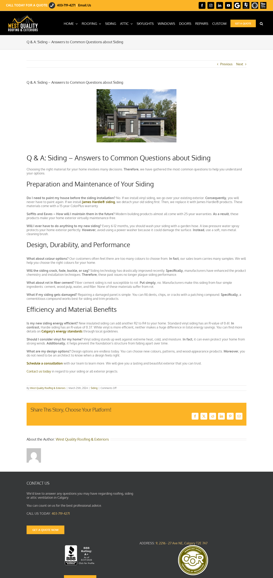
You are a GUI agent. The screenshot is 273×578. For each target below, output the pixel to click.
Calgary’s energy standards (62, 331)
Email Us (84, 5)
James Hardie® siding (98, 202)
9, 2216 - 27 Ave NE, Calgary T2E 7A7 (181, 543)
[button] (261, 23)
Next (239, 64)
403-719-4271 (66, 5)
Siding (94, 388)
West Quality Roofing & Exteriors (48, 388)
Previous (226, 64)
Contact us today (39, 371)
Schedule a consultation (45, 363)
